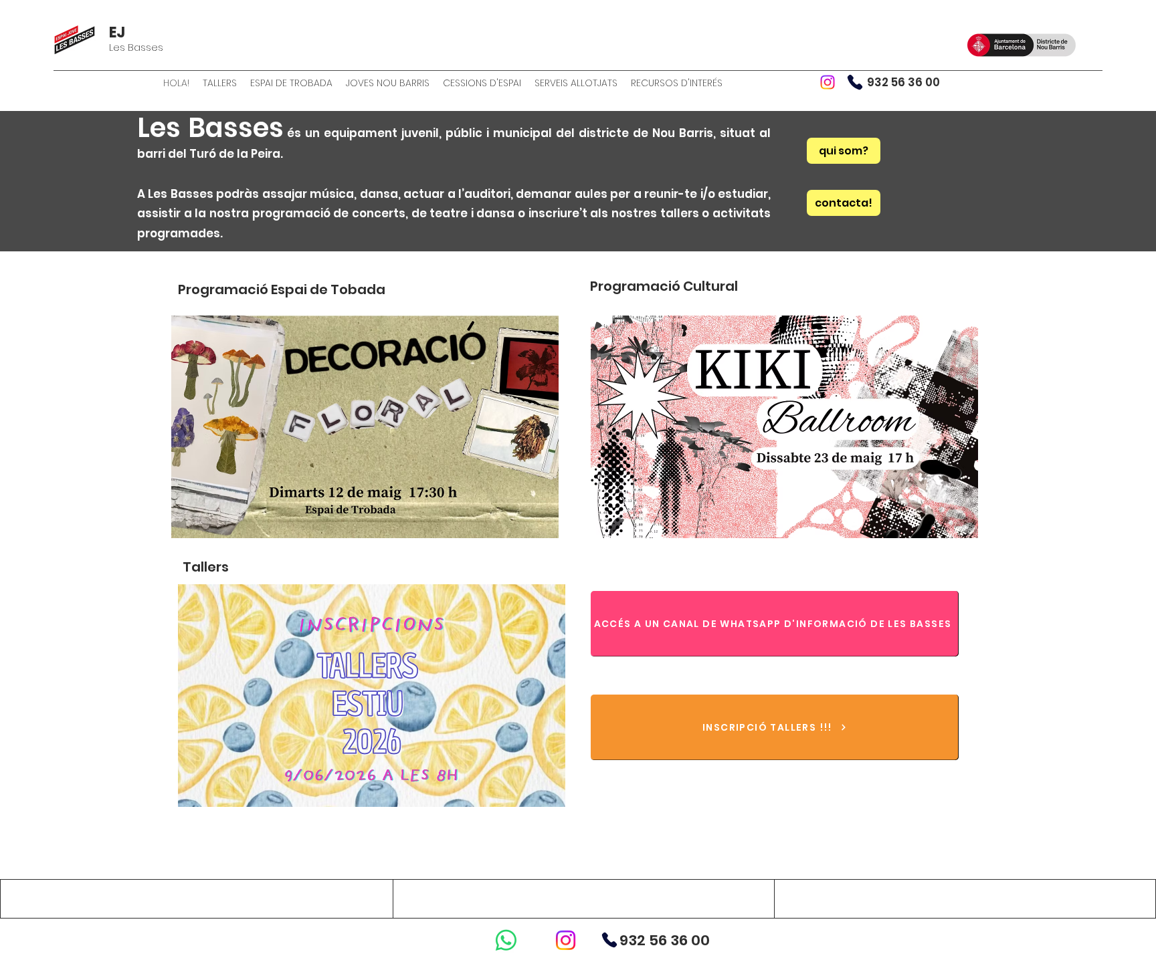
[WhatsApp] (506, 940)
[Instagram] (827, 82)
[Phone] (855, 82)
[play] (530, 526)
